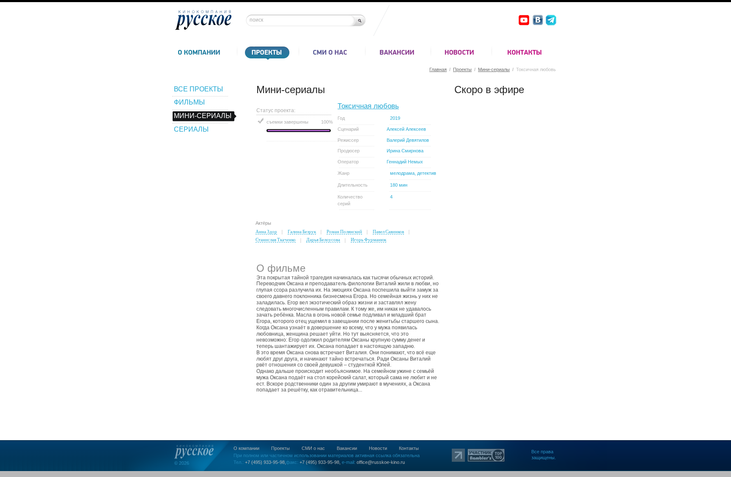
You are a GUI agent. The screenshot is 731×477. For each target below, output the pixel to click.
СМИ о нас (313, 448)
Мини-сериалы (494, 69)
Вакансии (347, 448)
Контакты (409, 448)
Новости (378, 448)
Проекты (462, 69)
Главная (438, 69)
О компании (246, 448)
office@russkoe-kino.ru (381, 462)
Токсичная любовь (368, 106)
